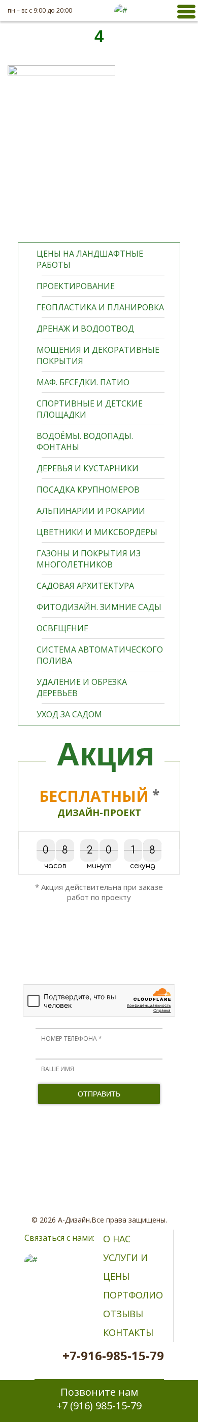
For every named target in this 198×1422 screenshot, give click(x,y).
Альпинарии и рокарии (91, 510)
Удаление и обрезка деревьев (82, 687)
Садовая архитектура (85, 585)
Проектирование (76, 286)
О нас (116, 1239)
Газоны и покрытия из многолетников (89, 559)
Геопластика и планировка (100, 307)
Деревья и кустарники (88, 468)
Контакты (128, 1332)
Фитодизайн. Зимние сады (99, 607)
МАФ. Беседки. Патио (83, 382)
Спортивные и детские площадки (90, 409)
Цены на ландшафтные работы (90, 259)
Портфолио (133, 1295)
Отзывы (123, 1314)
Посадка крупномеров (88, 489)
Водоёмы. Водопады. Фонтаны (85, 441)
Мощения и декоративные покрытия (98, 355)
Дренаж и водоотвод (85, 328)
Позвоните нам (99, 1398)
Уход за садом (69, 714)
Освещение (62, 628)
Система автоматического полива (100, 655)
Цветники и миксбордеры (97, 532)
